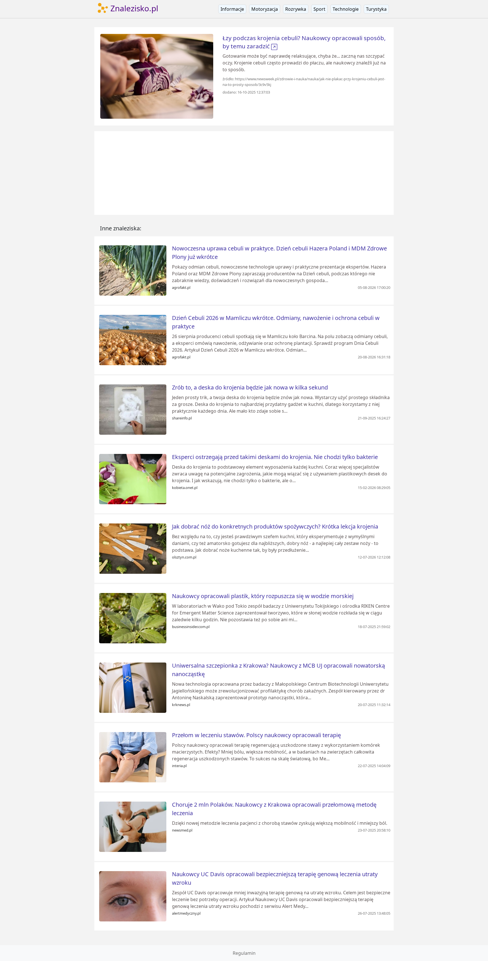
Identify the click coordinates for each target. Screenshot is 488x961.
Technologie (346, 9)
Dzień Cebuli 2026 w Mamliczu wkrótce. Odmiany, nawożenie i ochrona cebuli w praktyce (276, 322)
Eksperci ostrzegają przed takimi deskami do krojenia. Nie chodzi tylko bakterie (275, 457)
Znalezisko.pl (133, 8)
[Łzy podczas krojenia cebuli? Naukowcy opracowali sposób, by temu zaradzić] (156, 76)
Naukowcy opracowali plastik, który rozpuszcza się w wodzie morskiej (263, 596)
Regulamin (244, 953)
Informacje (232, 9)
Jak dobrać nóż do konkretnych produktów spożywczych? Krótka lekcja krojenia (275, 526)
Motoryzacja (264, 9)
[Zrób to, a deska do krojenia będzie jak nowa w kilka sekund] (132, 409)
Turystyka (376, 9)
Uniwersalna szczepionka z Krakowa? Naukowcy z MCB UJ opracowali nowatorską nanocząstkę (278, 670)
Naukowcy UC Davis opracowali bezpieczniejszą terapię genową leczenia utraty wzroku (275, 878)
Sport (319, 9)
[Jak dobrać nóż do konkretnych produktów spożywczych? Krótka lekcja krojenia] (132, 548)
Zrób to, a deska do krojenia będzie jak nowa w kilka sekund (250, 387)
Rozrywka (295, 9)
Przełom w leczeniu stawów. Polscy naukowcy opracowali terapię (256, 735)
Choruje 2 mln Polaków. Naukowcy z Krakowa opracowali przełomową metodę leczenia (274, 809)
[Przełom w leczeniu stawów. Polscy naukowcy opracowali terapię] (132, 757)
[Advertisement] (244, 173)
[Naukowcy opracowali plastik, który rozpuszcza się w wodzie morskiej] (132, 617)
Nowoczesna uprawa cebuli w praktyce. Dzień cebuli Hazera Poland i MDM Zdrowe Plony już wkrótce (279, 252)
